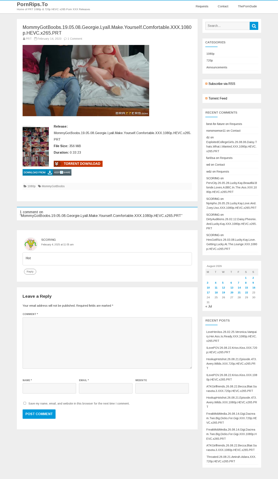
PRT (29, 38)
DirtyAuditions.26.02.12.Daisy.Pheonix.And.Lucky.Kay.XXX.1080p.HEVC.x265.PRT (231, 224)
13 (231, 287)
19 (223, 292)
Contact (223, 6)
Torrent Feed (217, 98)
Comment (30, 314)
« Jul (208, 306)
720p (209, 60)
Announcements (216, 67)
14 (239, 287)
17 (208, 292)
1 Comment (75, 38)
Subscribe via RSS (221, 83)
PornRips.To (32, 4)
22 (246, 292)
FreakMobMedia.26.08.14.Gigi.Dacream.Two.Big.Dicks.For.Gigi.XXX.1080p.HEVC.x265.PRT (231, 434)
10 (208, 287)
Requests (202, 6)
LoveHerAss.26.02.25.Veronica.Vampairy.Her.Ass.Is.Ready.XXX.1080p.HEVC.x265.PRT (231, 336)
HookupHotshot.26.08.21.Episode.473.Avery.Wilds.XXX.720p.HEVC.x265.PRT (231, 364)
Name (27, 380)
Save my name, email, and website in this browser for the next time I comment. (79, 403)
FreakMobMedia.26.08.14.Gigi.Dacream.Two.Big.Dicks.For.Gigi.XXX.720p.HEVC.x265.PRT (231, 418)
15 (246, 287)
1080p (31, 186)
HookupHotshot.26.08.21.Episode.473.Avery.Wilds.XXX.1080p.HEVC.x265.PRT (231, 402)
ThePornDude (247, 6)
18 (216, 292)
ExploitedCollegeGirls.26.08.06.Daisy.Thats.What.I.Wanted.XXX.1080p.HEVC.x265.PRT (231, 146)
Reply (30, 271)
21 (239, 292)
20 (231, 292)
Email (84, 380)
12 (223, 287)
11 (216, 287)
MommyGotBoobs (53, 186)
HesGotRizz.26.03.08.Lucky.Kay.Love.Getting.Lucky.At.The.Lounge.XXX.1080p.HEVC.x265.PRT (231, 244)
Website (141, 380)
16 (253, 287)
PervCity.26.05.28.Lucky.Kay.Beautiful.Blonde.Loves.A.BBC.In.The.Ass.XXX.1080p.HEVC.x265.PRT (231, 187)
